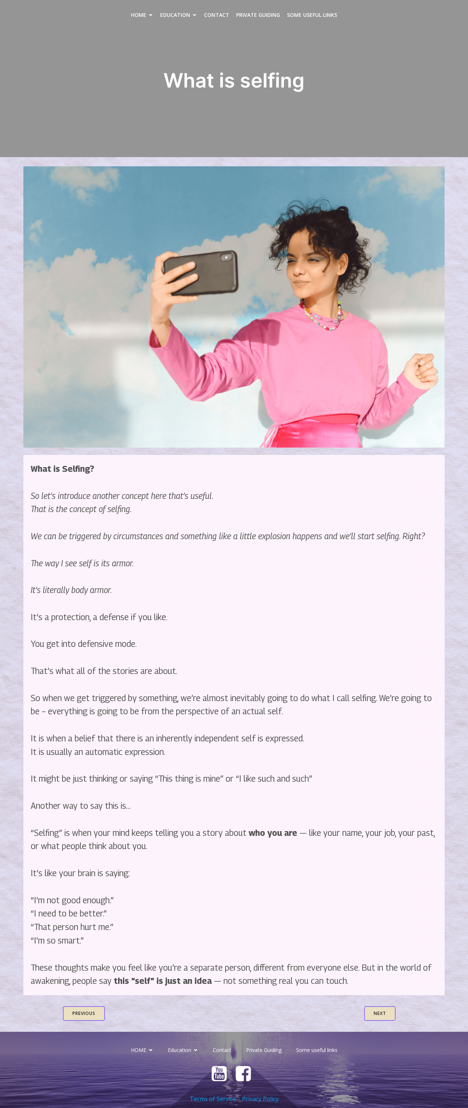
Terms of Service (213, 1099)
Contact (216, 14)
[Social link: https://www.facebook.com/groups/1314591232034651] (246, 1074)
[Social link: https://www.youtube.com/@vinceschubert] (222, 1074)
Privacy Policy (260, 1099)
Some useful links (312, 14)
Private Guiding (258, 14)
